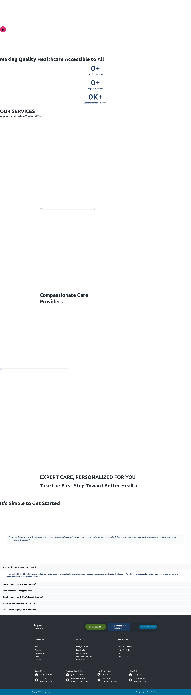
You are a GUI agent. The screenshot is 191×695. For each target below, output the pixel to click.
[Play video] (3, 29)
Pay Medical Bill (94, 627)
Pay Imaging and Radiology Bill (119, 627)
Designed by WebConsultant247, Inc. (147, 692)
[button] (2, 540)
